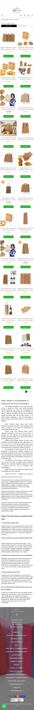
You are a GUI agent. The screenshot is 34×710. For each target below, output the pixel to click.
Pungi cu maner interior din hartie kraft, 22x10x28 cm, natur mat (8, 108)
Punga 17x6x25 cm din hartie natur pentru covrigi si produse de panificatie (8, 229)
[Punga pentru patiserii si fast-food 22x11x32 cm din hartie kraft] (25, 248)
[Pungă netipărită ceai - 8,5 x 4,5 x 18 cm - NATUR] (25, 68)
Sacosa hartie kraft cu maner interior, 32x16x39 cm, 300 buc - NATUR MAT (8, 139)
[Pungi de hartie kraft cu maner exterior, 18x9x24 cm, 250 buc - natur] (8, 38)
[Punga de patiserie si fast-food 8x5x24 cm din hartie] (25, 218)
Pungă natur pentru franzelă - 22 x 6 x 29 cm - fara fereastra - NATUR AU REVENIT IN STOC (25, 319)
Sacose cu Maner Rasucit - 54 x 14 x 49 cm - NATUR (25, 349)
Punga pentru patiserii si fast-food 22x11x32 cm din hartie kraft (25, 259)
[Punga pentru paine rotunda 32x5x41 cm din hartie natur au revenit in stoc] (25, 38)
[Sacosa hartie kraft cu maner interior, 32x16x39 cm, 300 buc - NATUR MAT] (8, 128)
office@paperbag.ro (17, 627)
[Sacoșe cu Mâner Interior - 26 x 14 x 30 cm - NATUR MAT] (8, 248)
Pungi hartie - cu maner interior (16, 677)
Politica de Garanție (16, 671)
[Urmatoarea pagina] (31, 392)
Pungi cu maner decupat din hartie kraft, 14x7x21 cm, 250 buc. (25, 139)
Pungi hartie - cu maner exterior (16, 648)
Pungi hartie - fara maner (16, 681)
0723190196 (18, 622)
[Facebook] (17, 614)
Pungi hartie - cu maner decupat (16, 651)
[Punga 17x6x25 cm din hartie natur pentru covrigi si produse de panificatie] (8, 218)
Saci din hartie (16, 655)
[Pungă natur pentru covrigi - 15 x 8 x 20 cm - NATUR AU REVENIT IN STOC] (8, 68)
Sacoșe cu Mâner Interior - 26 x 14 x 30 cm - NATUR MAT (8, 259)
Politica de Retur (16, 642)
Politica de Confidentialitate (16, 635)
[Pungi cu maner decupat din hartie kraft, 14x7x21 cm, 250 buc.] (25, 128)
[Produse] (2, 16)
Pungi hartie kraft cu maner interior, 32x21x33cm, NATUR (25, 108)
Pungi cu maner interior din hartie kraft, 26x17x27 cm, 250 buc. (25, 199)
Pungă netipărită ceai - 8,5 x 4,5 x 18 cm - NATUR (25, 78)
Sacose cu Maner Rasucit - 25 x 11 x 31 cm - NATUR (8, 349)
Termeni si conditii (16, 661)
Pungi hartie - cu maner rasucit (16, 674)
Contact (16, 664)
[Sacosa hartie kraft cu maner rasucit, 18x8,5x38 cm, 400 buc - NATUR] (8, 279)
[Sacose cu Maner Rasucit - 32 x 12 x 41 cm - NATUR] (8, 369)
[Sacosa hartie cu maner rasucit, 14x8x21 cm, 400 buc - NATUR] (8, 188)
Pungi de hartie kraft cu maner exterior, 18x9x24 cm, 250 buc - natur (8, 48)
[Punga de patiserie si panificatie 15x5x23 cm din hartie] (25, 158)
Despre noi (16, 632)
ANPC (16, 645)
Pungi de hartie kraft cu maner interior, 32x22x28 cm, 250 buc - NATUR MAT (8, 169)
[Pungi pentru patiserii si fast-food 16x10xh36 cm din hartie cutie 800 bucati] (25, 279)
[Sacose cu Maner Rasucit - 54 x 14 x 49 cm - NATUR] (25, 339)
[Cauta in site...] (32, 15)
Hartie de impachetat (16, 684)
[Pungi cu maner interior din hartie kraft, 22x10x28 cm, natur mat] (8, 98)
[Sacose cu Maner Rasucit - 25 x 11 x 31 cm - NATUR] (8, 339)
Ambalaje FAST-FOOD (16, 658)
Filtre (10, 26)
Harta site (16, 687)
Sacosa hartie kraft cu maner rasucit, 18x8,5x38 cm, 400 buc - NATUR (8, 289)
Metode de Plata (16, 638)
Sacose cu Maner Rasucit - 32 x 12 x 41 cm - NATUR (8, 379)
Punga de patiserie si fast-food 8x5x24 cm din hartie (25, 229)
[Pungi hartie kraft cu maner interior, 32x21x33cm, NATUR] (25, 98)
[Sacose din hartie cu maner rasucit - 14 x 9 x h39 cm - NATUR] (8, 309)
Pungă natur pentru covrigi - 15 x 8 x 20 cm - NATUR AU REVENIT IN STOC (8, 78)
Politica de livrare (16, 668)
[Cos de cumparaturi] (28, 15)
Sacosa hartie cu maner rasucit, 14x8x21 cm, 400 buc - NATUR (9, 199)
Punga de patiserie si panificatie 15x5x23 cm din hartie (26, 169)
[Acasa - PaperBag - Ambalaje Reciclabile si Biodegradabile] (17, 10)
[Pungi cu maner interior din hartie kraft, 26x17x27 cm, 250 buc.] (25, 188)
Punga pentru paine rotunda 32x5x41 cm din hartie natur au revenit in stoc (25, 48)
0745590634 (18, 624)
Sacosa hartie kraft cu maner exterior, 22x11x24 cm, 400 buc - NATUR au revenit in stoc (25, 380)
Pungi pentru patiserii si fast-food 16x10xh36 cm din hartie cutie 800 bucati (25, 289)
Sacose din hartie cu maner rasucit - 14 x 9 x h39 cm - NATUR (8, 319)
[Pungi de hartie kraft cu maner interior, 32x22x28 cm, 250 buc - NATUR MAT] (8, 158)
